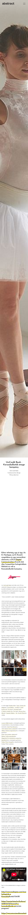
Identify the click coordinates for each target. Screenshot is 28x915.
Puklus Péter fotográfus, (7, 742)
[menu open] (24, 3)
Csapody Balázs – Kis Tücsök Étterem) (16, 713)
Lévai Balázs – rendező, (13, 707)
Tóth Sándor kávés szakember (9, 728)
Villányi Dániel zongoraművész (9, 730)
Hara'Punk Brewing (12, 727)
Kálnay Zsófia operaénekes (8, 736)
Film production (14, 475)
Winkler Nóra (12, 705)
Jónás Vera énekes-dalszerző (9, 734)
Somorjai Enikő (17, 709)
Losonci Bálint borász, (7, 723)
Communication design (14, 472)
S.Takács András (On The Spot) (9, 711)
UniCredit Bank (14, 470)
